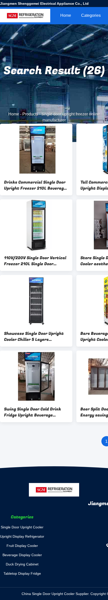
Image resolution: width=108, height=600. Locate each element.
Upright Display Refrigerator (22, 536)
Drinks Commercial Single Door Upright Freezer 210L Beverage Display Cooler (35, 185)
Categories (91, 15)
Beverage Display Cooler (22, 555)
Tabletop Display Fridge (22, 573)
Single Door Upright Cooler (22, 527)
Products (30, 114)
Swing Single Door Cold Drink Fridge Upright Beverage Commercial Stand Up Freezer (34, 412)
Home (65, 15)
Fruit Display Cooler (22, 546)
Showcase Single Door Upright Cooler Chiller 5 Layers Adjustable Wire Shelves (34, 337)
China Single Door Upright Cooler (48, 594)
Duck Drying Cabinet (22, 564)
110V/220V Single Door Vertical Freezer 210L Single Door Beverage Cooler (35, 261)
